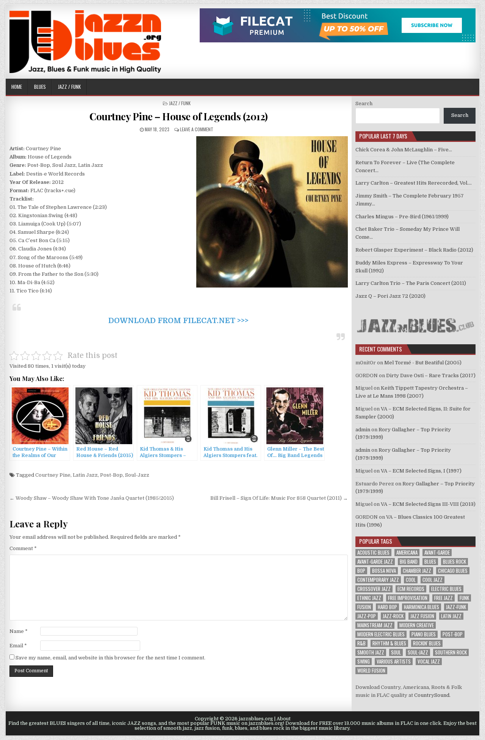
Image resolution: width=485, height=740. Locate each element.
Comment (23, 548)
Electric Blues (446, 588)
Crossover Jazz (374, 588)
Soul (396, 652)
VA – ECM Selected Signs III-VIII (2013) (428, 504)
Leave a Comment (196, 129)
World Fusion (371, 670)
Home (16, 86)
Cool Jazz (432, 579)
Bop (361, 570)
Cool (411, 579)
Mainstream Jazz (375, 625)
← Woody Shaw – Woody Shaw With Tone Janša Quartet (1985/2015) (91, 498)
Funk (464, 598)
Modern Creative (416, 625)
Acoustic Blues (373, 552)
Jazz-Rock (393, 616)
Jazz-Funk (456, 607)
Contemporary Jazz (378, 579)
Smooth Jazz (370, 652)
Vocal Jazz (429, 661)
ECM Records (410, 588)
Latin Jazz (85, 475)
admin (362, 429)
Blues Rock (454, 561)
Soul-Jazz (137, 475)
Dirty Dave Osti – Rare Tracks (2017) (431, 375)
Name (18, 631)
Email (18, 645)
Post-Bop (111, 475)
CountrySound (431, 695)
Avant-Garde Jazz (375, 561)
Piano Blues (423, 634)
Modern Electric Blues (381, 634)
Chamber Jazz (417, 570)
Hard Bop (387, 607)
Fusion (364, 607)
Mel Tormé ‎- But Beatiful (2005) (423, 362)
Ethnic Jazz (369, 598)
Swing (363, 661)
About (284, 718)
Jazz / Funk (69, 86)
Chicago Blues (453, 570)
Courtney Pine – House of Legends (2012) (178, 116)
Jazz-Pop (366, 616)
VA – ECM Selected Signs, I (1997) (421, 471)
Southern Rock (451, 652)
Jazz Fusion (422, 616)
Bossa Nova (384, 570)
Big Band (409, 561)
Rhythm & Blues (389, 643)
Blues (40, 86)
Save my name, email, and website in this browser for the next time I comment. (110, 658)
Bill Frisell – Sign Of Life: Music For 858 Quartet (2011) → (279, 498)
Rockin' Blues (427, 643)
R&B (361, 643)
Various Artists (394, 661)
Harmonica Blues (421, 607)
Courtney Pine (52, 475)
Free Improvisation (407, 598)
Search (363, 103)
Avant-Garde (437, 552)
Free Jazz (443, 598)
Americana (407, 552)
